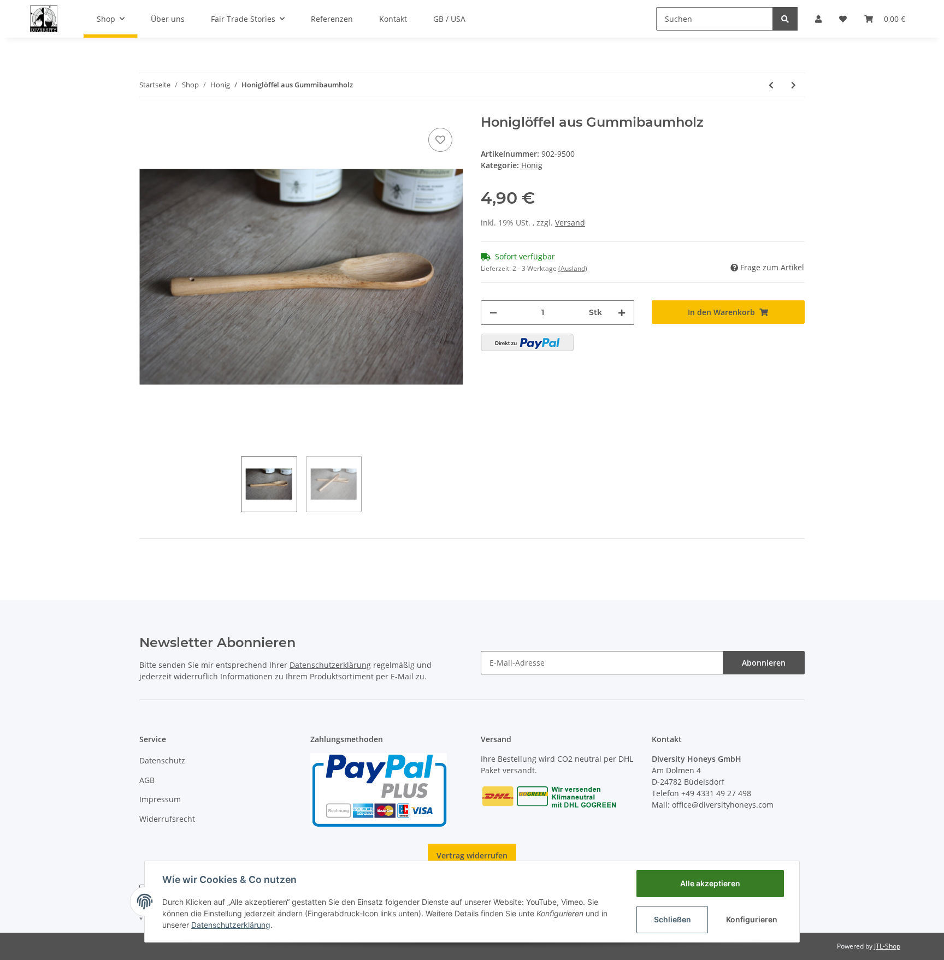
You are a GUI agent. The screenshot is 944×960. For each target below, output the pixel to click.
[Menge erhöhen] (622, 312)
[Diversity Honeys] (43, 18)
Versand (570, 222)
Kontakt (393, 19)
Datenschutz (162, 760)
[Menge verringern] (493, 312)
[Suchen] (785, 19)
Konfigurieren (751, 919)
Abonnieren (764, 662)
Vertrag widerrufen (472, 855)
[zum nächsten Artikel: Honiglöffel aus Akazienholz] (793, 85)
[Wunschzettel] (843, 19)
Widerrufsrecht (167, 819)
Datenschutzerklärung (330, 665)
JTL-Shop (887, 946)
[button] (818, 19)
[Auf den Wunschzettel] (440, 140)
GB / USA (449, 19)
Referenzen (332, 19)
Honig (531, 165)
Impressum (160, 799)
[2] (527, 342)
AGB (147, 780)
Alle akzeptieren (710, 883)
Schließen (672, 919)
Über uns (168, 19)
